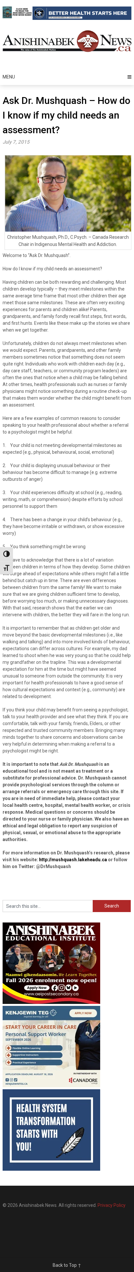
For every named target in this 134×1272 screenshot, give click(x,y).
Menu (9, 76)
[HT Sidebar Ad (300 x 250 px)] (51, 1169)
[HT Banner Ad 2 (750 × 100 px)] (82, 18)
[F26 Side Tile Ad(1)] (51, 1002)
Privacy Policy (112, 1205)
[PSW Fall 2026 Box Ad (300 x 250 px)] (51, 1085)
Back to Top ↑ (67, 1265)
